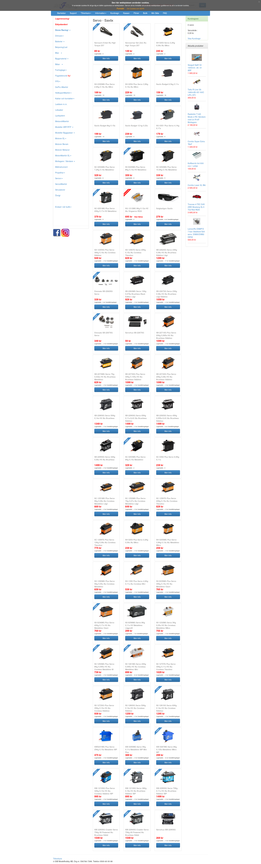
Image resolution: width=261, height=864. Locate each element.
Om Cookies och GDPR (135, 8)
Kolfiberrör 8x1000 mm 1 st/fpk (196, 164)
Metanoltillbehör (62, 121)
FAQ (165, 13)
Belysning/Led (61, 47)
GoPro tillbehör (61, 87)
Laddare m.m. (61, 104)
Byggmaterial (61, 58)
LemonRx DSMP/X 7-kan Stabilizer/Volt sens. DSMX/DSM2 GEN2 (196, 232)
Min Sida (155, 13)
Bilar (58, 52)
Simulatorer (60, 189)
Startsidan (61, 13)
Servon (58, 178)
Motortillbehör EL (62, 155)
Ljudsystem (60, 115)
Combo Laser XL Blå (197, 185)
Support (73, 13)
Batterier (59, 41)
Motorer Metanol (62, 149)
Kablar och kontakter (64, 98)
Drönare (58, 35)
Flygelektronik (63, 75)
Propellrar (59, 172)
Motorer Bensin (61, 144)
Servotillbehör (61, 184)
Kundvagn (114, 13)
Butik (145, 13)
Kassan (126, 13)
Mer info (106, 58)
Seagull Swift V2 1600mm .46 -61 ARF (195, 68)
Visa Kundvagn (194, 38)
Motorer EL (60, 138)
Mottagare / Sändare (64, 161)
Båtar (58, 64)
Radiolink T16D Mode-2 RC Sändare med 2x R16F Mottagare (197, 118)
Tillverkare (85, 13)
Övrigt (57, 195)
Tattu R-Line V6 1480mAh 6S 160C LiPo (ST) (196, 92)
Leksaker (59, 109)
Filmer (136, 13)
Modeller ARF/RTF (63, 127)
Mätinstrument (61, 167)
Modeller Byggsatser (64, 132)
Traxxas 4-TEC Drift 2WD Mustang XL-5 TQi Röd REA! (196, 207)
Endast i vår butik (62, 206)
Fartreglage (60, 70)
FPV (57, 81)
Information (100, 13)
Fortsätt (120, 8)
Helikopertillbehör (62, 92)
